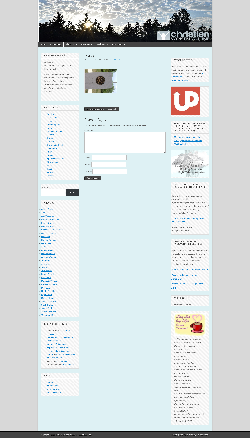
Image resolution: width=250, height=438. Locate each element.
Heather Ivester (48, 253)
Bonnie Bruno (47, 223)
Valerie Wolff (47, 315)
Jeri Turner (46, 264)
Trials (49, 165)
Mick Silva (45, 288)
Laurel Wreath (47, 274)
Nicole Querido (48, 291)
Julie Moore (46, 270)
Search (44, 187)
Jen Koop (45, 260)
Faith (49, 128)
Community (55, 44)
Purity (49, 152)
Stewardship (52, 162)
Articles (50, 114)
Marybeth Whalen (49, 281)
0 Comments (115, 59)
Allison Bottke (47, 209)
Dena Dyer (46, 243)
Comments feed (54, 389)
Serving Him (52, 155)
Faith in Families (54, 131)
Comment (89, 130)
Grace (50, 138)
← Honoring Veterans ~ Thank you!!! (101, 109)
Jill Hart (44, 267)
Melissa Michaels (49, 284)
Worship (51, 175)
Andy (43, 212)
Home (43, 44)
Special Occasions (55, 158)
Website (88, 171)
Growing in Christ (55, 145)
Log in (50, 382)
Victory (50, 172)
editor (89, 59)
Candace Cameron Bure (52, 230)
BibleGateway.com (179, 80)
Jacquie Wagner (48, 257)
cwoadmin (45, 236)
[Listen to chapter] (188, 77)
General (50, 135)
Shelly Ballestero (48, 305)
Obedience (52, 148)
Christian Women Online (65, 435)
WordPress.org (54, 392)
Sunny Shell (46, 308)
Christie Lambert (48, 233)
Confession (52, 118)
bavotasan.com (202, 435)
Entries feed (52, 385)
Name (87, 157)
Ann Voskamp (47, 216)
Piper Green (46, 294)
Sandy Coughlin (48, 301)
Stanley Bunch (53, 337)
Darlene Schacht (48, 240)
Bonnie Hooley (48, 226)
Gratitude (51, 141)
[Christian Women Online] (125, 21)
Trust (49, 169)
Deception (51, 121)
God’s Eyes (61, 361)
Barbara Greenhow (50, 219)
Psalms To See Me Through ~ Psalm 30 (189, 269)
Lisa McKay (46, 277)
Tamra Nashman (48, 312)
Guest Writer (47, 250)
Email (87, 164)
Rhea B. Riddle (48, 298)
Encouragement (54, 124)
